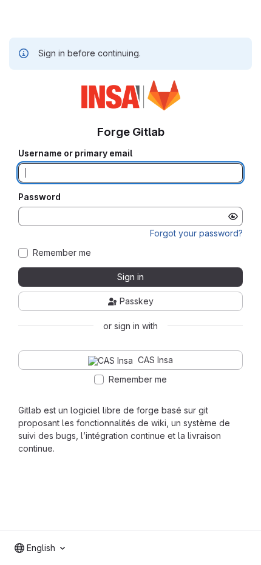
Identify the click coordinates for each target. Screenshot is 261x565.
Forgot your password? (196, 233)
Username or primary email (75, 153)
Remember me (62, 253)
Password (39, 197)
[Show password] (233, 216)
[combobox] (39, 548)
